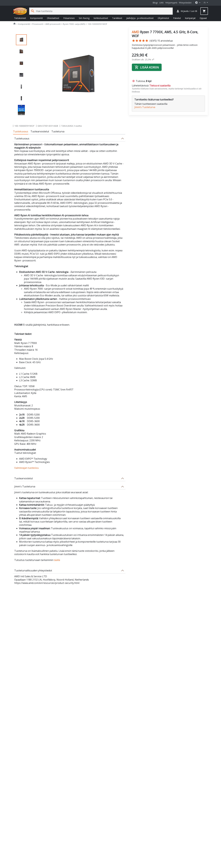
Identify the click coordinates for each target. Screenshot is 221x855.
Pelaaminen (69, 18)
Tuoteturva (57, 131)
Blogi (155, 2)
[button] (197, 2)
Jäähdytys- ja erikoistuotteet (140, 18)
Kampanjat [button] (190, 18)
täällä (57, 560)
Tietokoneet (20, 18)
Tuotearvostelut (40, 131)
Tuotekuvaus (20, 131)
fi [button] (205, 2)
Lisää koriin (147, 67)
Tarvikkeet (117, 18)
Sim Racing (84, 18)
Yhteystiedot (185, 2)
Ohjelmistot (163, 18)
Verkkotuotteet (101, 18)
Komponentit (36, 18)
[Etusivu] (20, 11)
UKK (161, 2)
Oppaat (203, 18)
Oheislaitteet (53, 18)
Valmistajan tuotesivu (26, 468)
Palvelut (177, 18)
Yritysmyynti (171, 2)
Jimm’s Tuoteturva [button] (144, 107)
